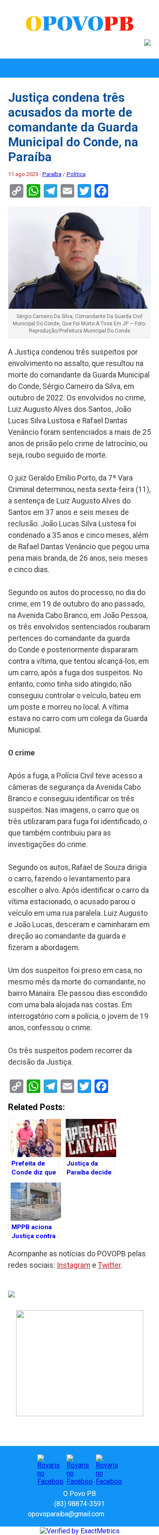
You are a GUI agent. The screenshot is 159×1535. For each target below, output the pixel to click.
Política (76, 174)
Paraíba (51, 174)
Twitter (109, 1265)
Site (125, 1514)
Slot (112, 1514)
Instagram (73, 1265)
